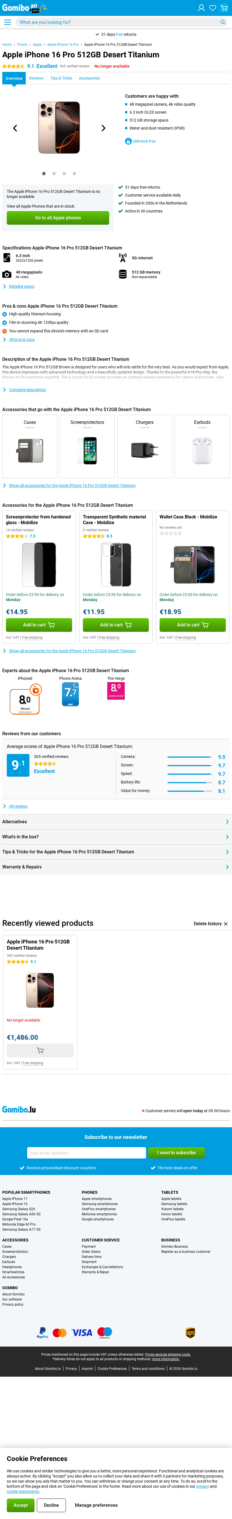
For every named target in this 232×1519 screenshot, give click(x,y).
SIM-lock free (144, 141)
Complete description (27, 389)
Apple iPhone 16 (14, 1204)
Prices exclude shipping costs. (168, 1355)
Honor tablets (171, 1214)
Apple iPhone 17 (14, 1199)
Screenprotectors (15, 1252)
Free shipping (32, 637)
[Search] (222, 22)
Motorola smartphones (99, 1214)
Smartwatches (13, 1272)
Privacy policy (12, 1305)
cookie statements (23, 1491)
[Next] (103, 128)
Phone (22, 45)
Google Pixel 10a (15, 1219)
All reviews (18, 806)
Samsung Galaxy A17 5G (21, 1230)
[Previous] (15, 128)
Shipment (89, 1262)
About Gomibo (13, 1294)
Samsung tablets (174, 1204)
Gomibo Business (174, 1247)
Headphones (12, 1267)
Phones (90, 1192)
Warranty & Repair (95, 1272)
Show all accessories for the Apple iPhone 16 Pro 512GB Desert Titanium (72, 485)
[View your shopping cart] (224, 8)
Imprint (87, 1369)
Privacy (71, 1369)
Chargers (9, 1257)
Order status (91, 1252)
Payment (89, 1247)
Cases (7, 1247)
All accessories (13, 1277)
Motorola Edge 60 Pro (19, 1224)
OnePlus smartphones (99, 1209)
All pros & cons (22, 339)
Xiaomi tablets (172, 1209)
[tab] (44, 173)
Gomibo (10, 1287)
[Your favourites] (212, 8)
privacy (202, 1486)
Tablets (169, 1192)
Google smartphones (98, 1219)
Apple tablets (171, 1199)
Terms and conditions (148, 1369)
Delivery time (91, 1257)
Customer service (101, 1240)
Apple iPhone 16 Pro (63, 45)
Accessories (15, 1240)
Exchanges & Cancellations (102, 1267)
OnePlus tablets (173, 1219)
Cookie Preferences (112, 1369)
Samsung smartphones (100, 1204)
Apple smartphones (97, 1199)
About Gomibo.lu (48, 1369)
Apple (37, 45)
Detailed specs (21, 286)
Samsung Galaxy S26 (18, 1209)
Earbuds (8, 1262)
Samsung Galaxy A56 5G (21, 1214)
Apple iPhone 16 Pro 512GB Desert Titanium (118, 45)
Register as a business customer (185, 1252)
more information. (166, 1359)
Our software (12, 1299)
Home (7, 45)
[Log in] (201, 8)
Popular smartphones (26, 1192)
